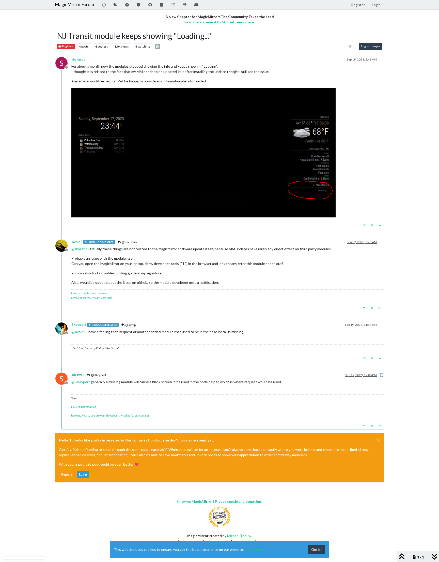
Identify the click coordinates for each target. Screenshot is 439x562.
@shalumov (129, 242)
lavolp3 (76, 242)
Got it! (316, 549)
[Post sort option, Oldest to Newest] (350, 46)
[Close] (378, 440)
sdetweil (77, 375)
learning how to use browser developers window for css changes (110, 415)
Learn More (254, 549)
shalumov (78, 59)
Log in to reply (370, 46)
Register (67, 474)
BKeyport (78, 325)
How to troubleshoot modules (89, 293)
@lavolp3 (131, 325)
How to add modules (83, 407)
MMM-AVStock (102, 298)
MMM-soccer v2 (81, 298)
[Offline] (63, 245)
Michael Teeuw (239, 536)
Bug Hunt (67, 46)
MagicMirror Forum (74, 4)
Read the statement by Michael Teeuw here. (219, 22)
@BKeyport (98, 375)
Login (83, 474)
